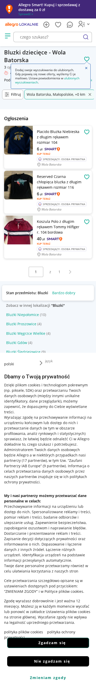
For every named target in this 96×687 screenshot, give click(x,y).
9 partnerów (54, 465)
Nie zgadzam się (52, 661)
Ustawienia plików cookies (68, 611)
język (49, 361)
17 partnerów (34, 460)
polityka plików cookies (23, 631)
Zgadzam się (52, 642)
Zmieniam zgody (48, 677)
